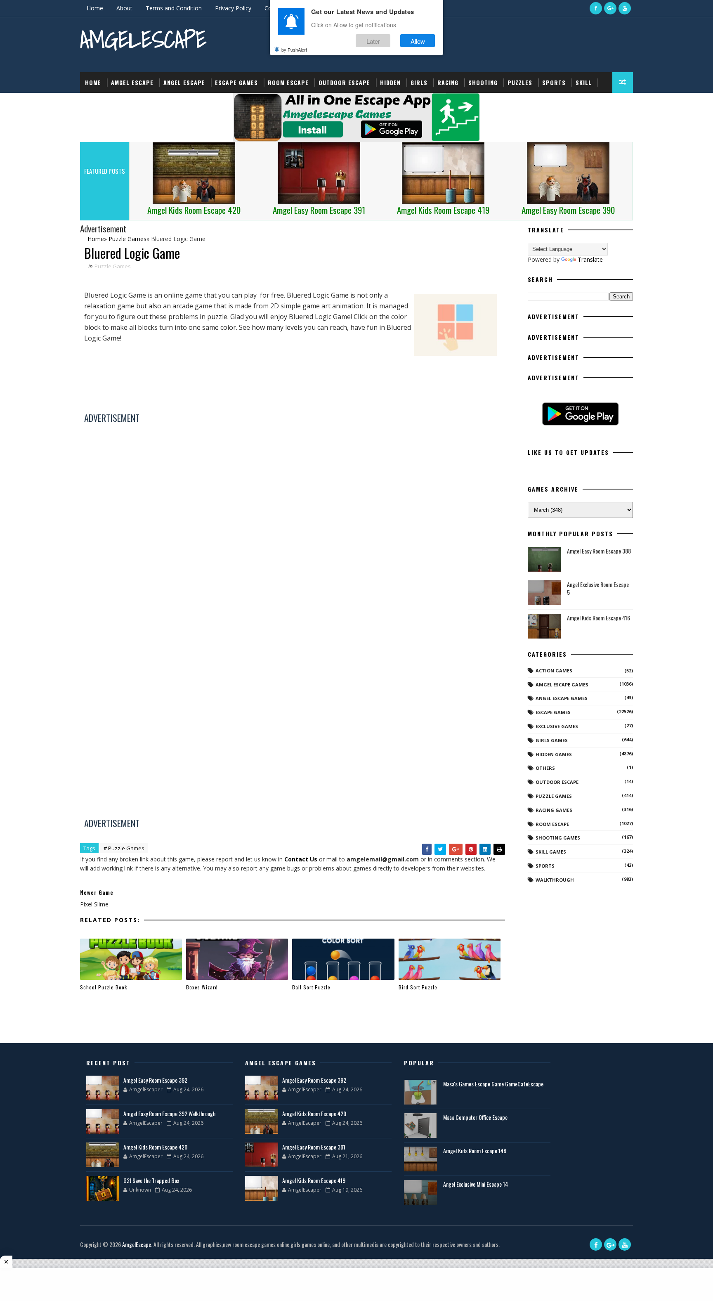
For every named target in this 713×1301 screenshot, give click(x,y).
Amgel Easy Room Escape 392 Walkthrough (169, 1113)
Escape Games (236, 82)
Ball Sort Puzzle (311, 987)
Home (95, 8)
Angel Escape (184, 82)
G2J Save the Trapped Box (151, 1180)
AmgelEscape (143, 39)
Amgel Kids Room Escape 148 (474, 1150)
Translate (590, 259)
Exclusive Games (557, 726)
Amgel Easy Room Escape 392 (155, 1080)
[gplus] (610, 8)
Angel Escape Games (562, 698)
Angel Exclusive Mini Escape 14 (475, 1184)
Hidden (390, 82)
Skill (584, 82)
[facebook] (596, 8)
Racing (447, 82)
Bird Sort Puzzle (418, 987)
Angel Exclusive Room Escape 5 (598, 588)
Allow (418, 40)
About (124, 8)
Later (373, 40)
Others (545, 768)
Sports (554, 82)
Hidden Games (554, 754)
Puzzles (520, 82)
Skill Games (551, 852)
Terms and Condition (174, 8)
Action (95, 103)
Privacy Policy (233, 8)
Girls (419, 82)
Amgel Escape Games (562, 684)
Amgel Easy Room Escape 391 (313, 1147)
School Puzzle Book (103, 987)
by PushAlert (294, 49)
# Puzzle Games (124, 848)
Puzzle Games (112, 266)
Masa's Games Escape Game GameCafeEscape (493, 1083)
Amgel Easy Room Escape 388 (599, 550)
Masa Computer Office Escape (475, 1117)
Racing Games (554, 810)
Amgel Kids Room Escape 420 (155, 1147)
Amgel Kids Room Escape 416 (598, 617)
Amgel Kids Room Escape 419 (313, 1180)
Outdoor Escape (344, 82)
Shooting (483, 82)
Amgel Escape (132, 82)
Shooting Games (558, 838)
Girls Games (552, 740)
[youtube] (625, 8)
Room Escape (288, 82)
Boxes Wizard (202, 987)
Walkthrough (555, 880)
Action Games (554, 670)
